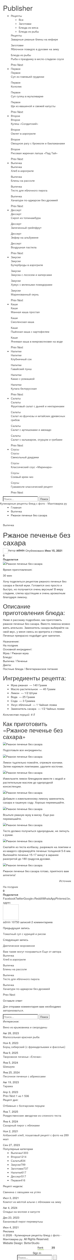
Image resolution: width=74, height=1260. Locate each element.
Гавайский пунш (21, 369)
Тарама (8, 1086)
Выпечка (16, 163)
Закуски (16, 257)
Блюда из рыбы (29, 31)
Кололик (16, 86)
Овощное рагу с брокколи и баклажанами (38, 143)
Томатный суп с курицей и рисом (24, 934)
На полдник (10, 887)
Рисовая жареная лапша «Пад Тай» (34, 153)
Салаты (16, 398)
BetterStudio (31, 1243)
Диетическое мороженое (19, 946)
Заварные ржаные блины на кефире (34, 39)
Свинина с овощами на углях (22, 1192)
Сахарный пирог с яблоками (21, 1125)
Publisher (18, 8)
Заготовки (25, 24)
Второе (15, 116)
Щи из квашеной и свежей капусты (33, 106)
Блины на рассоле (23, 180)
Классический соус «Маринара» (31, 467)
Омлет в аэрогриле (23, 133)
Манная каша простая (25, 312)
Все (21, 20)
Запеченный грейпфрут (26, 228)
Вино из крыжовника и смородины (25, 1027)
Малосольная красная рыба (21, 1037)
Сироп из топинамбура (26, 218)
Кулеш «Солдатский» (24, 124)
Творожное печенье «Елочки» (22, 1057)
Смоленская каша (22, 322)
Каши (14, 304)
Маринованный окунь (25, 294)
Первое (16, 69)
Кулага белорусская (24, 388)
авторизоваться (13, 1010)
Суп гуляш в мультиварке (27, 96)
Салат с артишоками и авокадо (31, 430)
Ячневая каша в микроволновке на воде (37, 341)
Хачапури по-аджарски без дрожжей (34, 200)
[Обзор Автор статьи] (11, 912)
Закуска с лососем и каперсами (31, 275)
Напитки (16, 351)
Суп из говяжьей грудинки (27, 76)
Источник (65, 881)
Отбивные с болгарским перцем (24, 1106)
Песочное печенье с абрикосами (24, 1076)
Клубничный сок (21, 359)
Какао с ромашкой (23, 379)
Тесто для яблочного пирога (29, 190)
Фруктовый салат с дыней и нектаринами (37, 406)
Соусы (15, 449)
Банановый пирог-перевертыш (23, 1221)
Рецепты (16, 16)
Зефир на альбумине (24, 237)
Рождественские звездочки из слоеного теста (32, 1115)
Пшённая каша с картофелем (30, 331)
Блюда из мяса (28, 27)
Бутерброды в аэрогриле (27, 265)
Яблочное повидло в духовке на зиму (35, 49)
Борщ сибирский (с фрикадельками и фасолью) (34, 1047)
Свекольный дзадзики (25, 457)
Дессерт (16, 210)
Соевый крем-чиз (22, 477)
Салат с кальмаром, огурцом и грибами (36, 439)
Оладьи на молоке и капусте (21, 1212)
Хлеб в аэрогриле (22, 171)
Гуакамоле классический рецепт (32, 486)
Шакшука (9, 1066)
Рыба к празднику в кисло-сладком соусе (37, 59)
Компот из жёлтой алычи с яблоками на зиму (32, 1202)
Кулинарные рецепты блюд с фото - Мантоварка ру (33, 503)
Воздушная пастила (24, 247)
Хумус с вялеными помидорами (31, 284)
